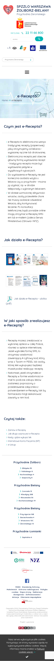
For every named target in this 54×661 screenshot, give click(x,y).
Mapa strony (25, 592)
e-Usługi (12, 444)
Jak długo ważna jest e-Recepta (23, 433)
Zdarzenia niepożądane (31, 597)
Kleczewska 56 (27, 497)
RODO (17, 587)
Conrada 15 (27, 491)
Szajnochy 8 (27, 478)
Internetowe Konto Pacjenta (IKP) (24, 441)
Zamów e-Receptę (17, 430)
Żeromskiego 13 (27, 524)
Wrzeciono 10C (27, 520)
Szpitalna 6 (27, 537)
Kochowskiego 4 (27, 474)
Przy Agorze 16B (27, 514)
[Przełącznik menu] (27, 72)
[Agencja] (27, 628)
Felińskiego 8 (27, 471)
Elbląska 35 (27, 468)
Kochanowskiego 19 (27, 501)
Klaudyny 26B (27, 494)
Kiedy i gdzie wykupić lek (19, 437)
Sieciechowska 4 (27, 517)
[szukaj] (39, 38)
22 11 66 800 (34, 33)
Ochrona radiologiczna (28, 589)
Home (5, 100)
